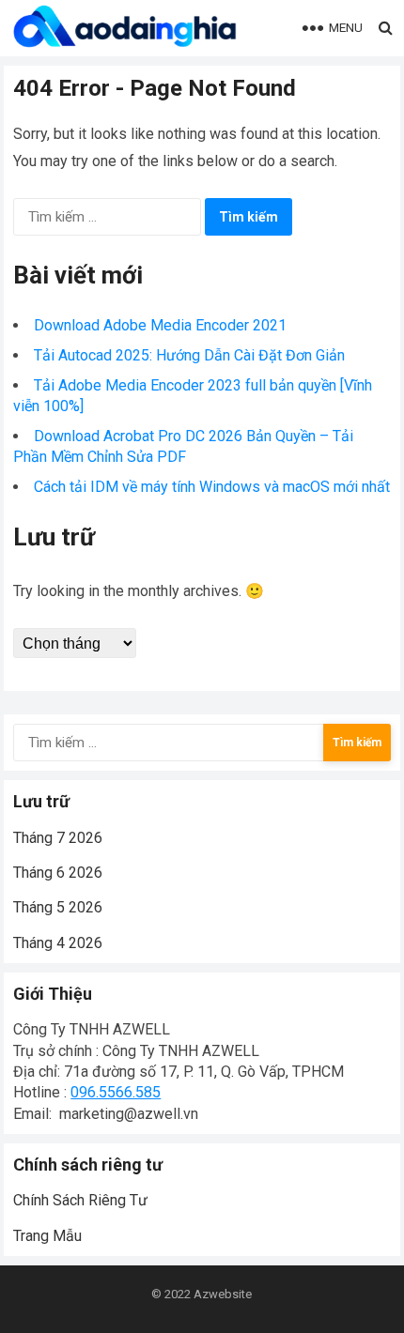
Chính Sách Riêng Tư (80, 1200)
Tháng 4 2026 (57, 943)
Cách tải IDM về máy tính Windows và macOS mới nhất (212, 487)
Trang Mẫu (47, 1236)
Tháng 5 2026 (57, 907)
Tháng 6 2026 (57, 872)
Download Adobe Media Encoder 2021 (160, 325)
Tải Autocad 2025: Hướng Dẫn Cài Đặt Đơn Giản (189, 355)
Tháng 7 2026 (57, 838)
